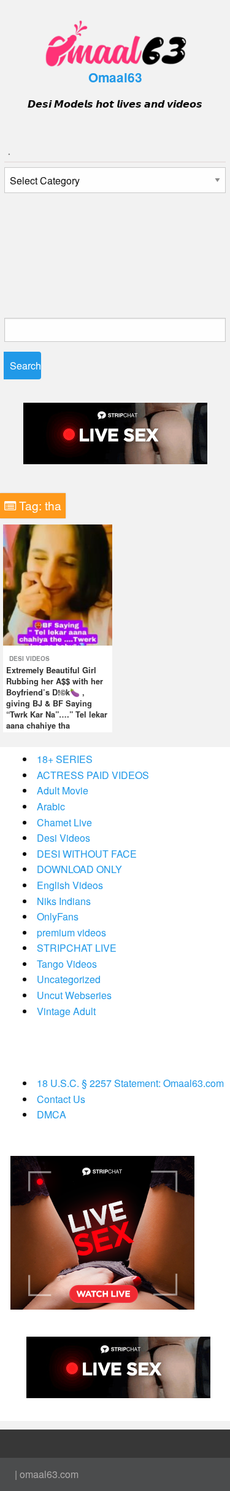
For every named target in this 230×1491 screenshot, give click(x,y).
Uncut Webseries (74, 995)
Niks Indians (64, 901)
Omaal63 (115, 77)
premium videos (71, 932)
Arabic (51, 806)
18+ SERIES (65, 759)
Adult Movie (62, 790)
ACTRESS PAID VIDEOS (93, 775)
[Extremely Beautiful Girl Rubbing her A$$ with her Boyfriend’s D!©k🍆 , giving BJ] (57, 584)
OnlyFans (58, 916)
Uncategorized (69, 979)
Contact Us (61, 1099)
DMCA (51, 1114)
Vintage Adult (66, 1011)
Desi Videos (29, 658)
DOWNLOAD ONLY (79, 869)
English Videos (70, 885)
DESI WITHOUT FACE (87, 854)
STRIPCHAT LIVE (77, 948)
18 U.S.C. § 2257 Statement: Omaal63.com (130, 1083)
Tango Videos (67, 964)
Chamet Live (64, 822)
